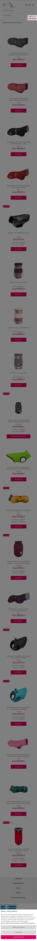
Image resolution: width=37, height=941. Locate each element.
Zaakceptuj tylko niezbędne (18, 927)
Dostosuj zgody (18, 932)
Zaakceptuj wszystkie (18, 937)
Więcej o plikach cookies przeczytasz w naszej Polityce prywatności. (18, 923)
